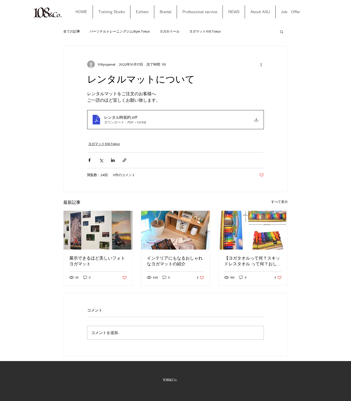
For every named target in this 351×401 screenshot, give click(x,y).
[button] (281, 31)
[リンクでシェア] (124, 160)
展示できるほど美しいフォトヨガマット (97, 261)
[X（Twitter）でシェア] (101, 160)
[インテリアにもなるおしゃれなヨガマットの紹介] (175, 230)
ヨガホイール (170, 31)
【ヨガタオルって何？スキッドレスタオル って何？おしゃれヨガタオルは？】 (252, 261)
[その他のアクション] (261, 64)
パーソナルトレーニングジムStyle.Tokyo (120, 31)
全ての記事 (71, 31)
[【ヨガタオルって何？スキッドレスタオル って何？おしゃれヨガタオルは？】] (252, 230)
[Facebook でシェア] (89, 160)
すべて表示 (279, 202)
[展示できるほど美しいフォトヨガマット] (98, 230)
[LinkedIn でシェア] (113, 160)
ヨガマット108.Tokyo (205, 31)
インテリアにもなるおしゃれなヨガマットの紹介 (175, 261)
